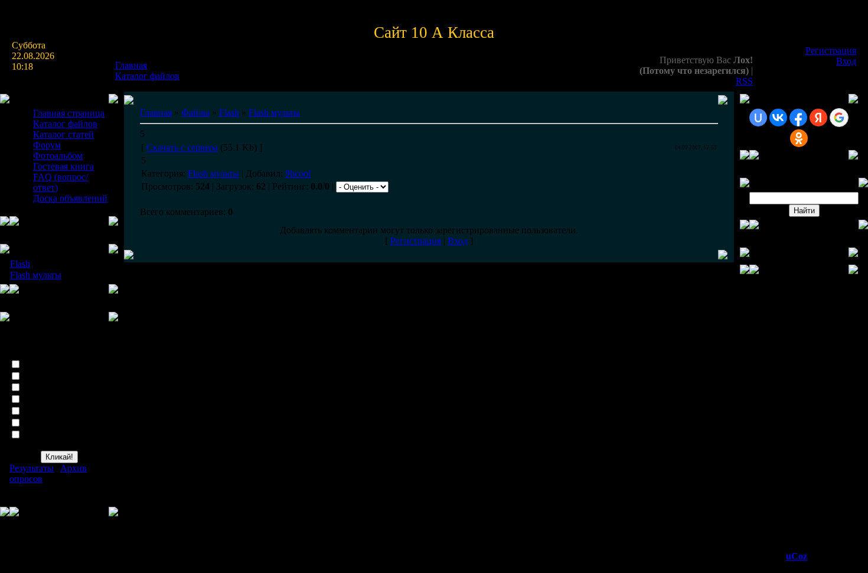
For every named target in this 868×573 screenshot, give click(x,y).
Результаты (31, 468)
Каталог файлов (147, 76)
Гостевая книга (63, 166)
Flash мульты (35, 275)
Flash (20, 264)
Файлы (195, 113)
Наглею (39, 422)
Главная (131, 65)
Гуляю (36, 399)
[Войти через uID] (758, 117)
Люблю (39, 364)
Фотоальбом (58, 156)
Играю (37, 375)
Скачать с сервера (182, 147)
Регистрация (830, 50)
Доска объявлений (70, 198)
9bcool (298, 173)
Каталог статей (63, 134)
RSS (744, 81)
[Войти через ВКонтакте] (778, 117)
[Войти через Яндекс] (818, 117)
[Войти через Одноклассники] (799, 138)
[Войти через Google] (839, 117)
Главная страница (69, 113)
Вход (846, 61)
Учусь (36, 411)
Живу (35, 387)
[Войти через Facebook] (798, 117)
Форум (47, 145)
